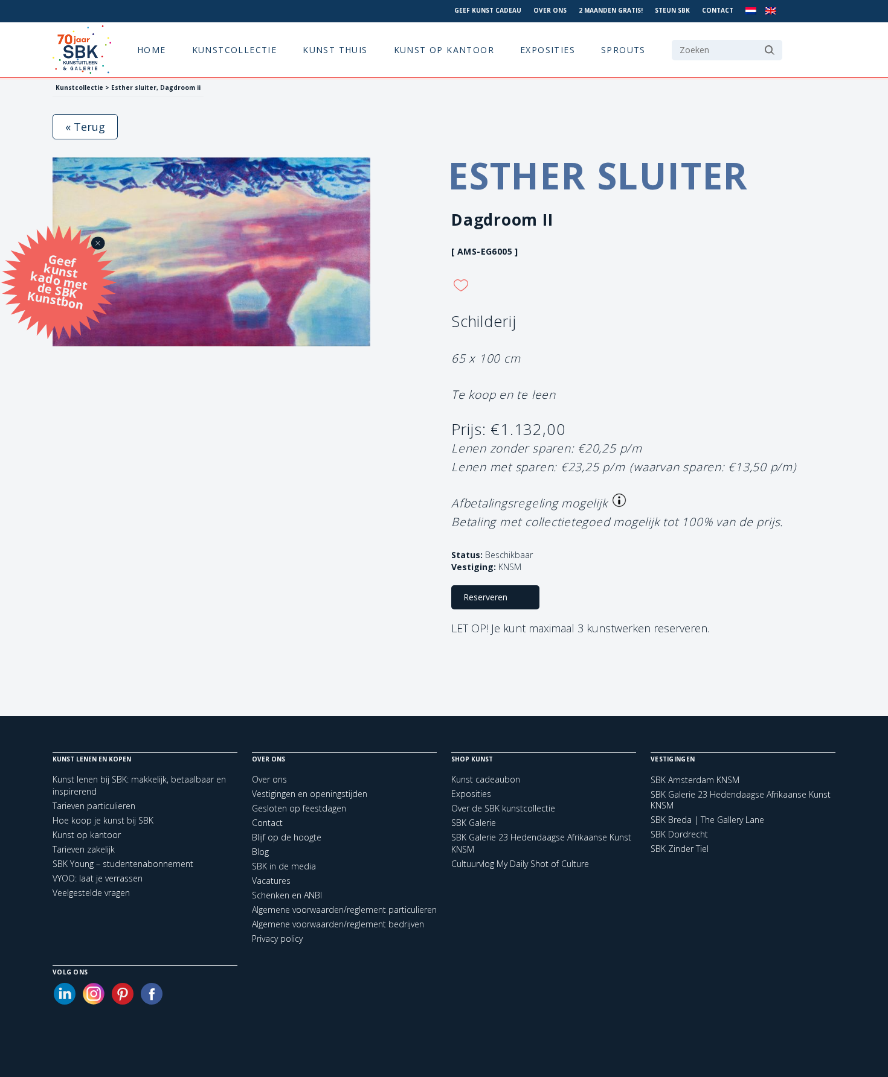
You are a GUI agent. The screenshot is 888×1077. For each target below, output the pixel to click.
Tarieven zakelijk (84, 849)
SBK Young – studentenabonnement (123, 863)
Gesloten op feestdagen (299, 808)
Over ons (550, 10)
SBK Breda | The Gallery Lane (707, 820)
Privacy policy (277, 938)
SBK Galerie (473, 822)
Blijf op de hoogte (286, 837)
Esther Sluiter (598, 175)
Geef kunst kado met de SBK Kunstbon (57, 280)
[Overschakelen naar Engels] (770, 11)
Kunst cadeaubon (485, 779)
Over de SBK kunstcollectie (503, 808)
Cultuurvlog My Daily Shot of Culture (520, 863)
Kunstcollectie (234, 50)
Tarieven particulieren (94, 806)
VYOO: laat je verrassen (98, 878)
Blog (260, 851)
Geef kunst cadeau (487, 10)
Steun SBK (672, 10)
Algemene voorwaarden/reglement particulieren (344, 909)
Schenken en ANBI (287, 895)
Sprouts (623, 50)
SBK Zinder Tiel (680, 848)
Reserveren (485, 597)
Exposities (547, 50)
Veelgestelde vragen (91, 892)
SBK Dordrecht (679, 834)
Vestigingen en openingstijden (309, 793)
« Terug (85, 126)
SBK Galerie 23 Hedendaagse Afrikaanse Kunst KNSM (741, 800)
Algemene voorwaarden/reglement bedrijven (338, 924)
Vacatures (271, 880)
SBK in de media (284, 866)
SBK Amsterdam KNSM (695, 780)
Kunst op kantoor (444, 50)
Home (151, 50)
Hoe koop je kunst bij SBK (103, 820)
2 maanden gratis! (611, 10)
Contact (717, 10)
